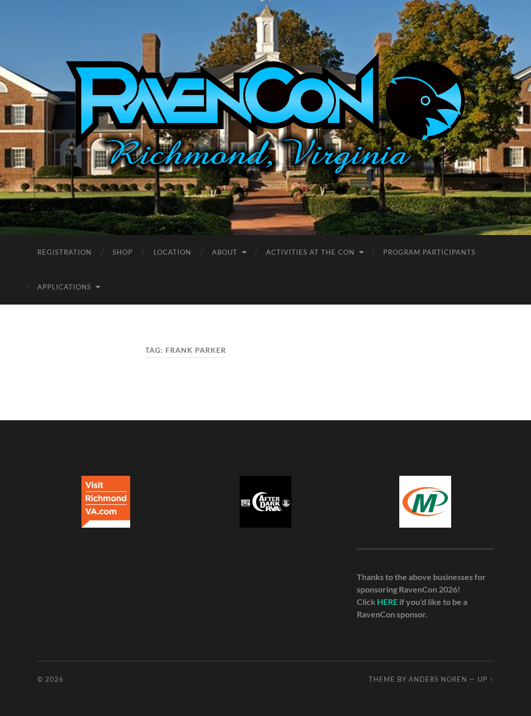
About (224, 252)
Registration (64, 252)
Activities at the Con (310, 252)
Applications (64, 287)
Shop (123, 252)
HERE (387, 602)
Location (172, 252)
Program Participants (429, 252)
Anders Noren (438, 679)
